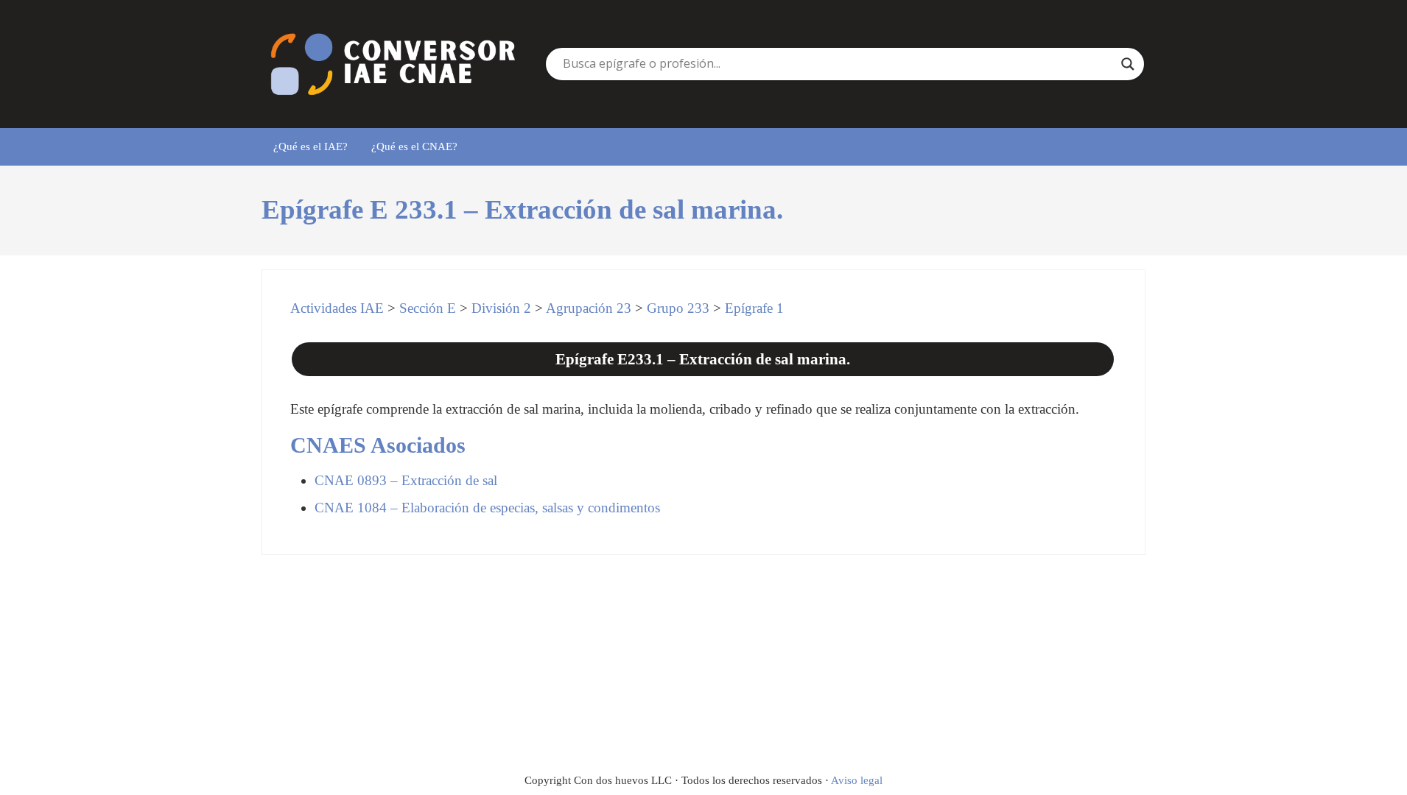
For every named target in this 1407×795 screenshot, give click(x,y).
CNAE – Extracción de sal (406, 480)
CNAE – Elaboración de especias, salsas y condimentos (487, 507)
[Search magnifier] (1127, 64)
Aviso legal (857, 780)
